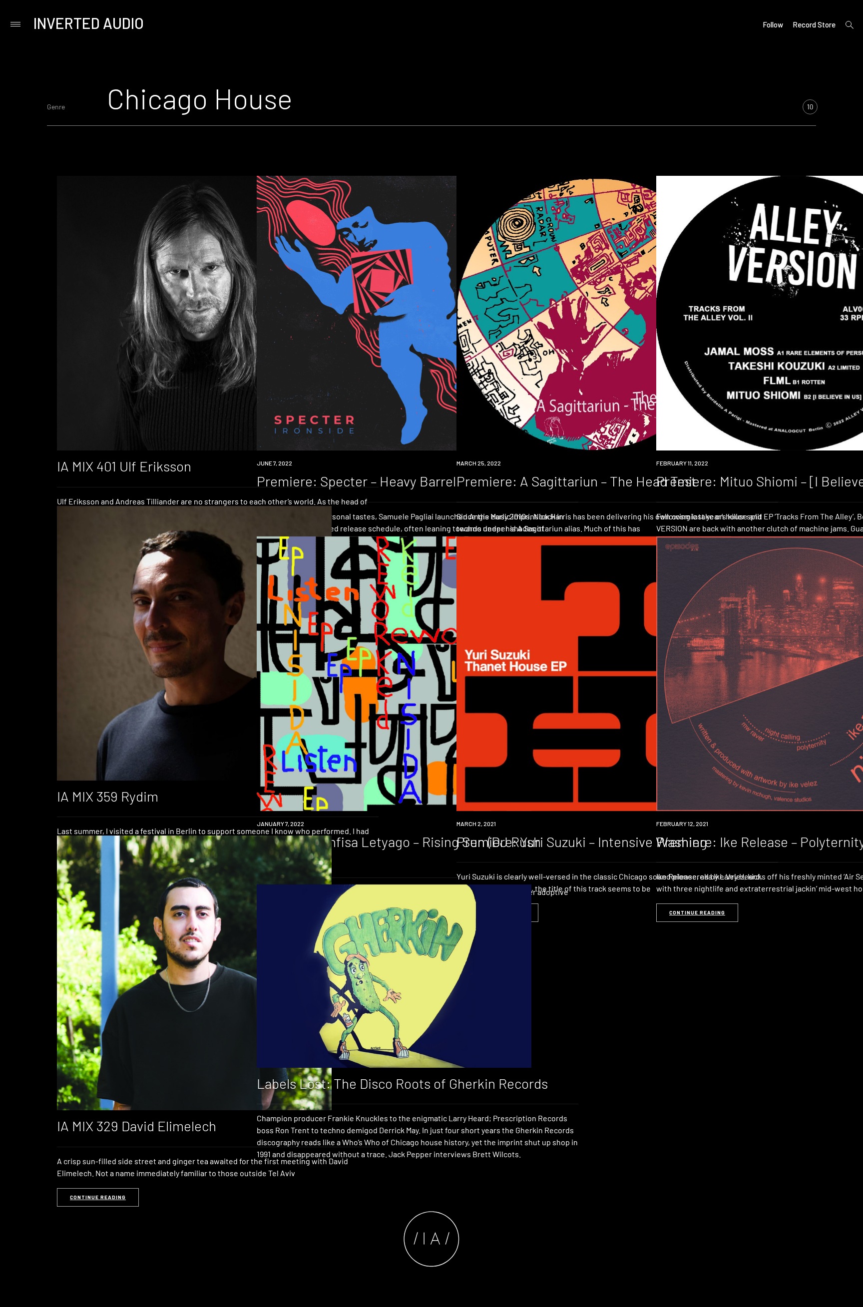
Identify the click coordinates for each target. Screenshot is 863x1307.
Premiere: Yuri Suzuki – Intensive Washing (581, 841)
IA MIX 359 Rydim (107, 796)
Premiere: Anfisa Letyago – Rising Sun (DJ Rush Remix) (399, 849)
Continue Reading (697, 912)
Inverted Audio (88, 23)
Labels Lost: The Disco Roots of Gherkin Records (402, 1083)
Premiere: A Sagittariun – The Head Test (576, 480)
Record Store (814, 24)
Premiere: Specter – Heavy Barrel (356, 480)
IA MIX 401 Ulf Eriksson (124, 465)
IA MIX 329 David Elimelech (136, 1125)
